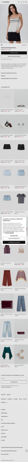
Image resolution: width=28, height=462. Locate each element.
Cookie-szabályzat (9, 232)
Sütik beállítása (14, 235)
